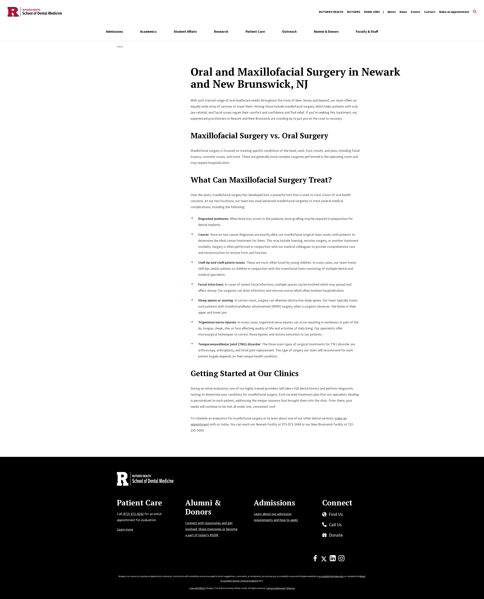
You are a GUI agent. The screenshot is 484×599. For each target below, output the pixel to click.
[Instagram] (341, 560)
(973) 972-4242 (133, 514)
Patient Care (255, 31)
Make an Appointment (454, 12)
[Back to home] (142, 479)
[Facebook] (315, 560)
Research (221, 31)
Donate (336, 535)
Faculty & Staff (367, 31)
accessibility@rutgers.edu (331, 576)
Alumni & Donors (326, 31)
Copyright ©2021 (197, 588)
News (403, 12)
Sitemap (291, 588)
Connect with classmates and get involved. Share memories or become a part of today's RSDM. (211, 529)
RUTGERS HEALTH (331, 12)
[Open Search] (474, 12)
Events (415, 12)
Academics (148, 31)
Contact (429, 12)
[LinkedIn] (333, 560)
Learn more (125, 529)
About (391, 12)
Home (120, 46)
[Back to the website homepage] (35, 12)
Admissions (114, 31)
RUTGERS (353, 12)
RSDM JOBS (372, 12)
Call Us (335, 525)
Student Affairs (185, 31)
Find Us (336, 514)
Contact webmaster (275, 588)
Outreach (289, 31)
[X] (324, 560)
